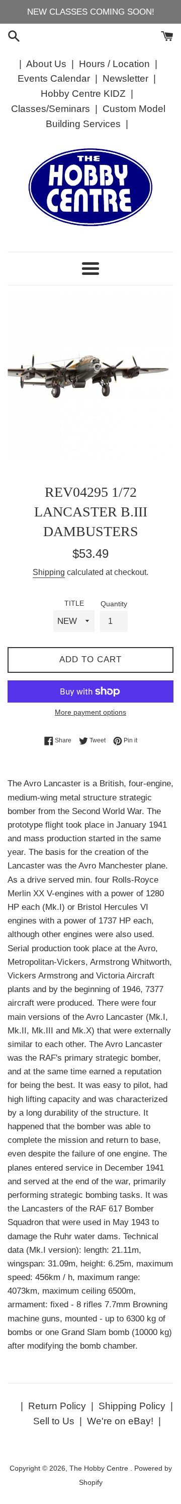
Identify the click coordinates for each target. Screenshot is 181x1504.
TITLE (74, 603)
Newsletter (125, 78)
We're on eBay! (120, 1421)
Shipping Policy (132, 1406)
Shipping (49, 572)
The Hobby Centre (99, 1468)
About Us (46, 64)
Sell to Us (53, 1421)
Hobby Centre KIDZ (83, 93)
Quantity (114, 604)
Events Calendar (54, 78)
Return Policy (57, 1406)
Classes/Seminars (50, 108)
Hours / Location (114, 64)
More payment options (90, 712)
